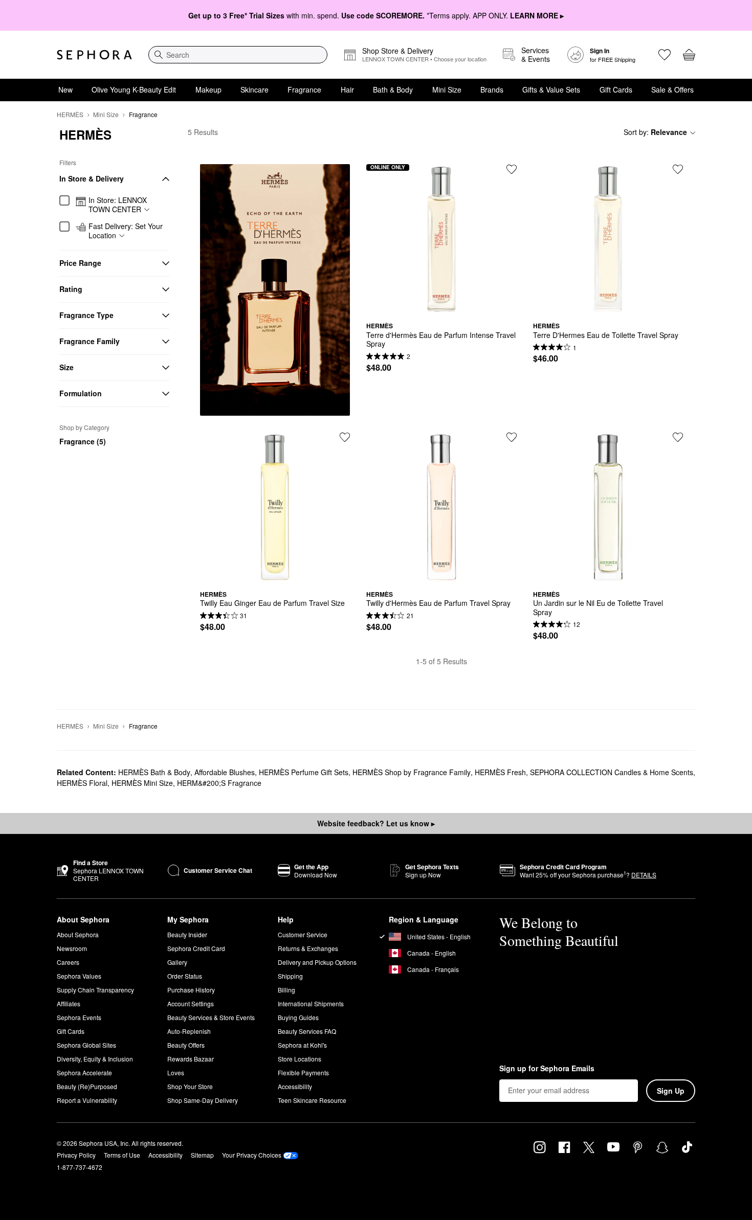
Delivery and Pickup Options (317, 962)
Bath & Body (393, 89)
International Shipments (311, 1003)
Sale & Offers (672, 89)
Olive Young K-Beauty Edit (134, 89)
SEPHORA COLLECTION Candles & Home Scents (611, 772)
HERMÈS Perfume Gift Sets (303, 772)
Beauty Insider (187, 934)
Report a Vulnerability (87, 1100)
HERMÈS (70, 114)
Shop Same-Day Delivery (202, 1100)
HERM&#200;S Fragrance (219, 783)
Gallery (177, 962)
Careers (68, 962)
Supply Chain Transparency (95, 989)
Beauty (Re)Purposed (87, 1086)
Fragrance (304, 89)
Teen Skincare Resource (312, 1100)
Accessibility (295, 1086)
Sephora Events (79, 1017)
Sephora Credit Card (196, 948)
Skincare (254, 89)
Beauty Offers (186, 1045)
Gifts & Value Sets (551, 89)
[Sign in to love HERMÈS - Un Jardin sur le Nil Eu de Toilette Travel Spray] (678, 437)
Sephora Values (79, 976)
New (65, 89)
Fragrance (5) (82, 441)
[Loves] (664, 55)
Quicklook (441, 306)
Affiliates (68, 1003)
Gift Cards (616, 89)
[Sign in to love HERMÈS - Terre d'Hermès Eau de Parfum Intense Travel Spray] (511, 169)
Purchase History (191, 989)
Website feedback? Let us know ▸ (376, 823)
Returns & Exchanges (308, 948)
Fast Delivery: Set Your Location (126, 231)
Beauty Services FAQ (307, 1031)
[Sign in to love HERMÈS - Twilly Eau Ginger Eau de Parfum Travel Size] (345, 437)
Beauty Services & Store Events (211, 1017)
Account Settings (190, 1003)
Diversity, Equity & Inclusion (95, 1058)
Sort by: (655, 132)
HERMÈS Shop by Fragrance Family (411, 772)
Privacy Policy (76, 1154)
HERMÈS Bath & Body (154, 772)
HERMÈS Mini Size (142, 783)
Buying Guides (298, 1017)
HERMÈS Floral (82, 783)
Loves (175, 1072)
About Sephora (78, 934)
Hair (347, 89)
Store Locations (299, 1058)
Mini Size (446, 89)
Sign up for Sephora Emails (546, 1068)
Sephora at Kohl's (302, 1045)
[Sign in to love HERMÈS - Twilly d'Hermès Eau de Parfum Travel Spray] (511, 437)
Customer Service (302, 934)
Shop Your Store (190, 1086)
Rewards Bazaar (190, 1058)
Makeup (208, 89)
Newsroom (72, 948)
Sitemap (202, 1154)
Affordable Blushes (224, 772)
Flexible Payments (303, 1072)
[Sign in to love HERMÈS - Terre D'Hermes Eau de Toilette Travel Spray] (678, 169)
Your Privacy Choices (251, 1154)
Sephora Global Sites (86, 1045)
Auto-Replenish (189, 1031)
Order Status (184, 976)
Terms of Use (122, 1154)
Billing (286, 989)
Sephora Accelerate (84, 1072)
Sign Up (670, 1091)
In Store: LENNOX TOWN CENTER (118, 205)
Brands (491, 89)
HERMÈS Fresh (500, 772)
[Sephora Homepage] (94, 54)
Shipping (290, 976)
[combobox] (237, 54)
